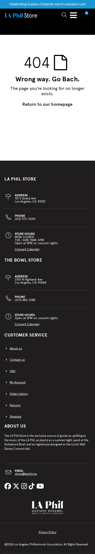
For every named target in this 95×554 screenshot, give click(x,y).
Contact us (17, 359)
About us (16, 348)
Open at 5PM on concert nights (36, 320)
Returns (15, 405)
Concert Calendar (27, 249)
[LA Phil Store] (21, 15)
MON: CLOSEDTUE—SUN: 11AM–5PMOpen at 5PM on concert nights (36, 241)
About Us (15, 426)
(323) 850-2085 (25, 299)
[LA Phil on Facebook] (8, 486)
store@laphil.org (26, 474)
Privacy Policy (48, 532)
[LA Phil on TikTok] (32, 486)
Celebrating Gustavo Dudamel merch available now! (48, 4)
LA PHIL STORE (20, 179)
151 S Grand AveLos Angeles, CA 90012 (30, 198)
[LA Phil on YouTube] (40, 486)
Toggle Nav (73, 15)
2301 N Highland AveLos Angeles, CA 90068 (30, 279)
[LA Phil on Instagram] (25, 486)
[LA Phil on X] (17, 486)
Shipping (15, 416)
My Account (18, 382)
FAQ (12, 371)
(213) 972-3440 (25, 217)
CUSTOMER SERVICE (26, 335)
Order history (19, 394)
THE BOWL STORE (23, 260)
